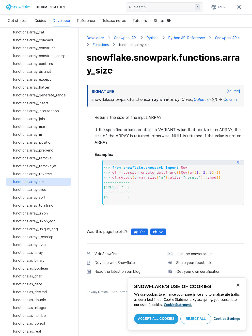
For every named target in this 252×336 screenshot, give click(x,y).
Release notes (114, 20)
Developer (61, 20)
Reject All (196, 319)
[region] (187, 303)
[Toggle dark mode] (239, 7)
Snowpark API (125, 38)
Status (159, 20)
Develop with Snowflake (115, 262)
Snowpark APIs (227, 38)
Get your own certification (198, 271)
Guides (40, 20)
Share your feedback (193, 262)
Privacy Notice (97, 292)
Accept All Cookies (156, 319)
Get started (18, 20)
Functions (101, 45)
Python (152, 38)
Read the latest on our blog (118, 271)
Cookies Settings (227, 319)
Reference (86, 20)
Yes (142, 232)
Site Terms (119, 292)
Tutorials (140, 20)
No (161, 232)
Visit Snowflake (107, 254)
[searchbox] (163, 7)
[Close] (238, 285)
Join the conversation (194, 254)
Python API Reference (186, 38)
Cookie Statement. (178, 305)
